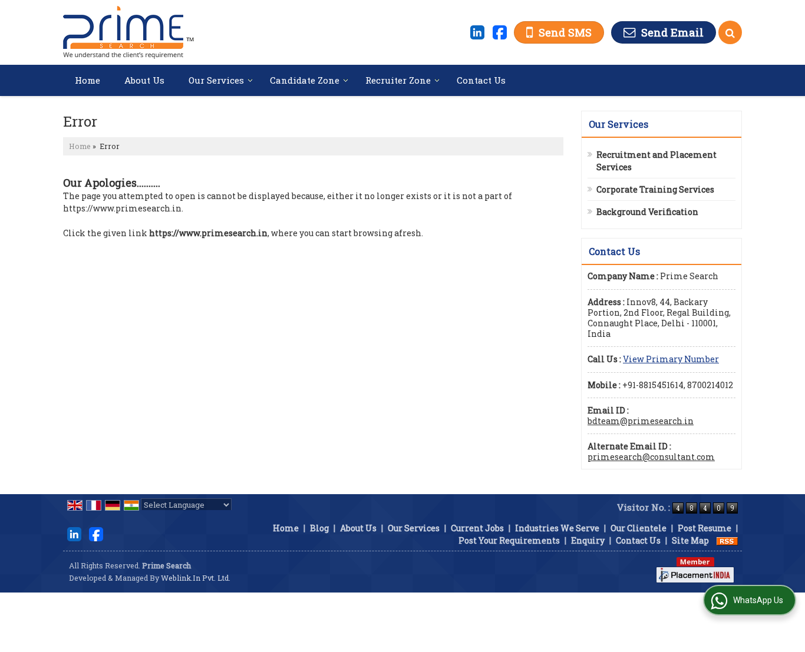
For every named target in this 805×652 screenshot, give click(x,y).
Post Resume (704, 528)
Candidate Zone (304, 80)
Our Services (216, 80)
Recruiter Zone (398, 80)
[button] (671, 359)
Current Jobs (477, 528)
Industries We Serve (557, 528)
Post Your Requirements (509, 540)
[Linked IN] (477, 31)
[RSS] (727, 540)
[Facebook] (500, 31)
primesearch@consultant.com (651, 456)
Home (87, 80)
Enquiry (588, 540)
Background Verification (647, 211)
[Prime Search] (128, 32)
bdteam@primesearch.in (641, 420)
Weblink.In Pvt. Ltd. (195, 578)
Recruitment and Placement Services (656, 161)
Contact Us (481, 80)
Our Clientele (639, 528)
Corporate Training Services (655, 189)
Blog (319, 528)
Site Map (690, 540)
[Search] (730, 32)
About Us (144, 80)
